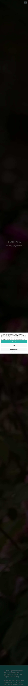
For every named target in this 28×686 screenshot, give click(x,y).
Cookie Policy (13, 351)
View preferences (14, 349)
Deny (14, 345)
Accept (14, 341)
